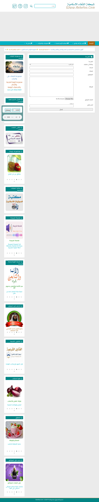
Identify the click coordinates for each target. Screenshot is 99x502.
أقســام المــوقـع (79, 43)
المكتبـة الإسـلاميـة (61, 43)
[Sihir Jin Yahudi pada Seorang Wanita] (14, 230)
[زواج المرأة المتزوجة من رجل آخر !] (14, 353)
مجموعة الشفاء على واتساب (14, 77)
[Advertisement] (49, 26)
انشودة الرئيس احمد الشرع (35, 49)
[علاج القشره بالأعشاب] (14, 390)
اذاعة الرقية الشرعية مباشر (14, 329)
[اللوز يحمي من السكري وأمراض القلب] (14, 163)
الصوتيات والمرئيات (43, 43)
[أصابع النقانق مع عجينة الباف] (14, 430)
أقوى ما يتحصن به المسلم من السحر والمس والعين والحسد (73, 49)
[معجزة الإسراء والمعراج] (14, 275)
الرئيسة (91, 43)
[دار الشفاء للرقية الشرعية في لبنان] (14, 472)
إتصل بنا (28, 43)
